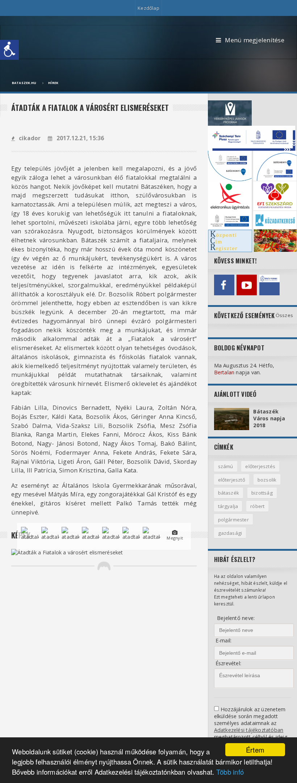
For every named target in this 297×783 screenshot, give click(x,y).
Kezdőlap (148, 8)
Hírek (53, 83)
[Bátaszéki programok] (269, 285)
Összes (284, 315)
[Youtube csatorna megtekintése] (247, 285)
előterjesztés (260, 466)
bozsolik (267, 479)
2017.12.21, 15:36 (80, 138)
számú (225, 466)
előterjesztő (231, 479)
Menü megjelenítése (254, 40)
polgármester (233, 519)
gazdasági (230, 533)
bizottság (262, 493)
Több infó (230, 771)
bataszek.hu (24, 83)
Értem (255, 749)
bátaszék (228, 493)
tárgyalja (228, 506)
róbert (257, 506)
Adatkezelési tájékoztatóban (249, 729)
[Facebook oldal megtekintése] (224, 285)
